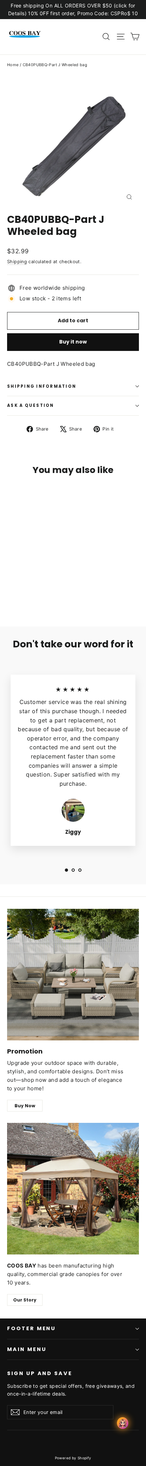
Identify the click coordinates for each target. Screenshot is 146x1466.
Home (13, 64)
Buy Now (25, 1106)
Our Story (24, 1300)
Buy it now (73, 341)
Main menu (26, 1349)
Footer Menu (31, 1328)
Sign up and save (39, 1373)
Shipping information (41, 386)
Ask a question (30, 405)
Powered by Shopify (73, 1458)
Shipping (17, 261)
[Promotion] (73, 974)
